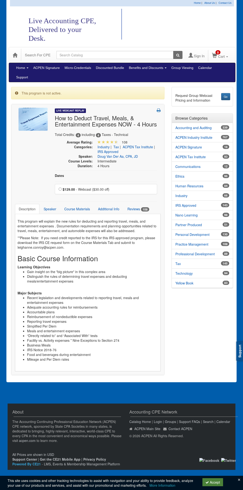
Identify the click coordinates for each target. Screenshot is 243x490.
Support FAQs (189, 421)
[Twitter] (228, 460)
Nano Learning (186, 215)
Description (27, 209)
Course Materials (77, 209)
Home (197, 2)
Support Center (24, 459)
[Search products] (177, 55)
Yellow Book (184, 283)
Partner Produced (188, 224)
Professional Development (195, 254)
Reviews (137, 209)
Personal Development (192, 234)
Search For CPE (38, 54)
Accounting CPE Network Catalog (181, 24)
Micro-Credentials (78, 68)
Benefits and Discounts (146, 68)
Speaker (50, 209)
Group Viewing (182, 68)
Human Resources (189, 186)
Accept (214, 482)
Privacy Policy (94, 459)
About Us (209, 2)
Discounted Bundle (110, 68)
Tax (116, 146)
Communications (188, 166)
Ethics (179, 176)
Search (208, 421)
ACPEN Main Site (147, 428)
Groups (170, 421)
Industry (104, 146)
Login (158, 421)
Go (226, 96)
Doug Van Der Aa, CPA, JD (118, 156)
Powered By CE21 (27, 464)
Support (22, 77)
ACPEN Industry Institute (193, 137)
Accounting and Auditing (193, 127)
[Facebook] (209, 460)
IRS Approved (108, 151)
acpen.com (27, 440)
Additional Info (108, 209)
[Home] (15, 55)
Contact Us (225, 2)
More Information (162, 485)
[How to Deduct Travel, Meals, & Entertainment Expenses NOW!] (33, 118)
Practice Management (191, 244)
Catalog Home (140, 421)
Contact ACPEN (180, 428)
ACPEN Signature (46, 68)
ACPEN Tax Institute (138, 146)
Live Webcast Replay (70, 110)
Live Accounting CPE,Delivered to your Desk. (62, 29)
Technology (184, 273)
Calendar (205, 68)
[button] (159, 110)
